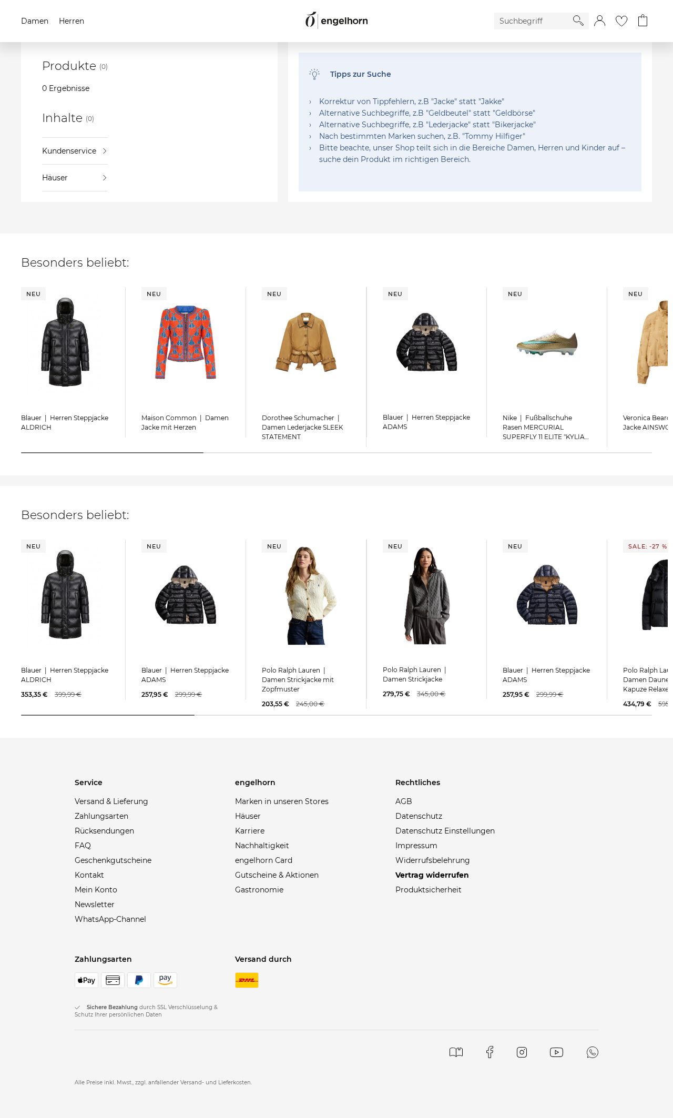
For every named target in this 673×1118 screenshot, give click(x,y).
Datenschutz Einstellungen (445, 831)
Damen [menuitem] (34, 21)
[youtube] (556, 1052)
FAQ (83, 845)
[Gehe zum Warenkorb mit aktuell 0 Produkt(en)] (642, 21)
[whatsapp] (592, 1052)
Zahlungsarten (101, 816)
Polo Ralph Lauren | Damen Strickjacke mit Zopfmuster (298, 679)
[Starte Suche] (578, 20)
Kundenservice (69, 151)
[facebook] (489, 1052)
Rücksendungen (104, 831)
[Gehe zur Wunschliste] (621, 21)
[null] (65, 342)
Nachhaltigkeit (262, 845)
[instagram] (522, 1052)
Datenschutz (418, 816)
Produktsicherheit (428, 890)
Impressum (416, 845)
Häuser (55, 177)
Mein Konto (96, 890)
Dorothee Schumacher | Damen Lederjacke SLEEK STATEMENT (302, 427)
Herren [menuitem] (71, 21)
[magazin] (456, 1052)
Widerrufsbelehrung (432, 860)
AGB (403, 801)
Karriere (249, 831)
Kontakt (89, 875)
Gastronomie (259, 890)
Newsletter (95, 904)
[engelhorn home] (336, 21)
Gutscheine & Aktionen (277, 875)
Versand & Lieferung (111, 801)
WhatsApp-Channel (110, 919)
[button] (599, 21)
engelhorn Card (263, 860)
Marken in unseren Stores (282, 801)
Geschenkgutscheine (113, 860)
